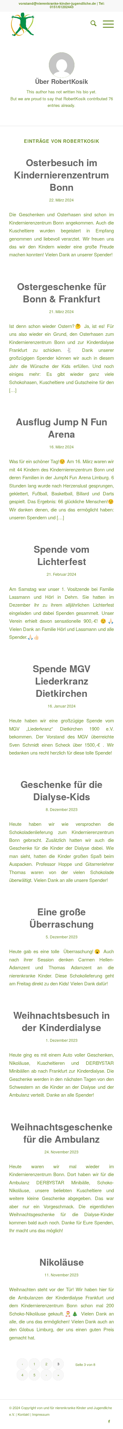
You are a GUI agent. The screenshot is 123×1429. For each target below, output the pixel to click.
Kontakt (23, 1414)
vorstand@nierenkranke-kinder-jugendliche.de (57, 3)
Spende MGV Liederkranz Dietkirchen (62, 681)
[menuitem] (90, 24)
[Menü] (105, 24)
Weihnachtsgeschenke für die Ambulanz (62, 1133)
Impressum (41, 1414)
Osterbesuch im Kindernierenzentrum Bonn (61, 174)
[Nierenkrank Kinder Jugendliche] (51, 24)
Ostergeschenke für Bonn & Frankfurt (61, 292)
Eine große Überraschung (61, 917)
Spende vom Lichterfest (62, 555)
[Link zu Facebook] (109, 1421)
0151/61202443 (61, 6)
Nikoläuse (61, 1262)
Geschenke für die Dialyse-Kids (61, 790)
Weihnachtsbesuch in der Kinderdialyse (61, 1021)
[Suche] (90, 24)
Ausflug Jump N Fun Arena (61, 427)
